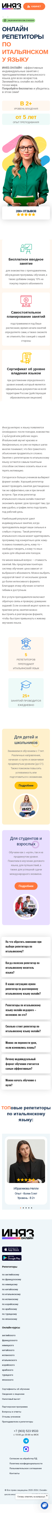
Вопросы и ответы (11, 1412)
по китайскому (10, 1289)
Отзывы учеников (11, 1417)
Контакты (15, 1473)
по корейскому (10, 1304)
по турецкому (9, 1314)
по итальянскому (11, 1294)
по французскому (11, 1279)
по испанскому (10, 1299)
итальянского (9, 1360)
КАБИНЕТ (36, 6)
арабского (7, 1370)
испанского (8, 1355)
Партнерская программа (15, 1407)
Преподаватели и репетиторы (17, 1421)
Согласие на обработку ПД (23, 1458)
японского (7, 1380)
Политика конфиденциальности (26, 1463)
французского (9, 1340)
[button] (5, 1169)
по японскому (9, 1319)
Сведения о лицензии (13, 1394)
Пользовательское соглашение (26, 1468)
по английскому (10, 1274)
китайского (8, 1350)
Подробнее (26, 785)
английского (9, 1335)
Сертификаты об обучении (16, 1389)
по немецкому (9, 1284)
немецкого (8, 1345)
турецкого (7, 1375)
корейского (8, 1365)
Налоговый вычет (11, 1399)
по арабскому (9, 1309)
